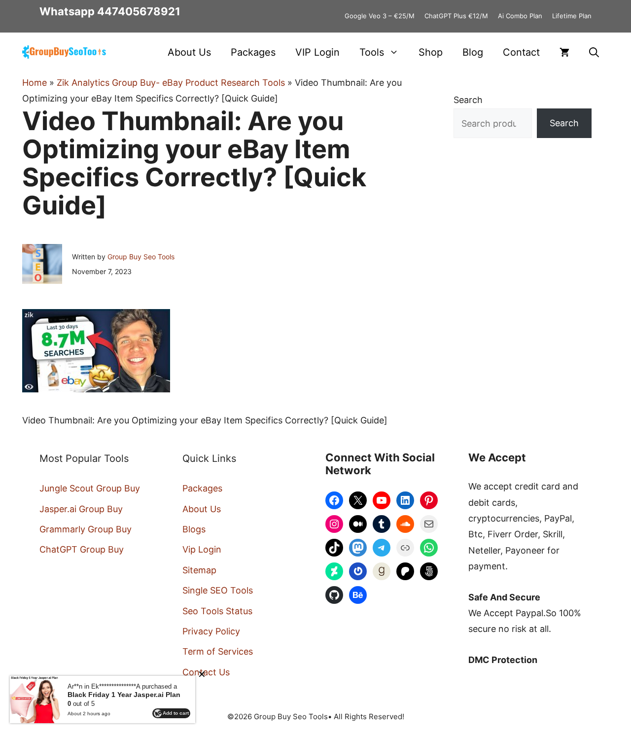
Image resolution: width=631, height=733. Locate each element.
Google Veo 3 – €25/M (380, 16)
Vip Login (201, 549)
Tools (371, 52)
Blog (472, 52)
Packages (253, 52)
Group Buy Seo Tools (141, 256)
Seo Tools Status (217, 611)
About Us (189, 52)
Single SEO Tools (217, 590)
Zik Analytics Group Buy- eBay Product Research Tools (171, 82)
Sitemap (199, 570)
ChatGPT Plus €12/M (456, 16)
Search (468, 100)
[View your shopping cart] (564, 52)
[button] (594, 52)
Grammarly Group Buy (85, 529)
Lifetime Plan (572, 16)
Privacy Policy (211, 631)
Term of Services (217, 651)
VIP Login (317, 52)
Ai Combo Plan (520, 16)
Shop (431, 52)
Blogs (194, 529)
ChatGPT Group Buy (81, 549)
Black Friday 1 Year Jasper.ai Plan (124, 694)
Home (34, 82)
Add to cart (176, 713)
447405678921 (138, 11)
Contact (521, 52)
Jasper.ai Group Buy (81, 509)
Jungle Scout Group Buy (89, 488)
